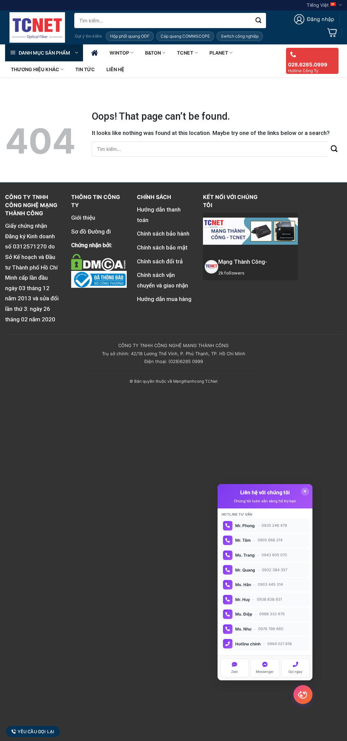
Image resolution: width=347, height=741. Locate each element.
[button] (314, 19)
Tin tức (85, 69)
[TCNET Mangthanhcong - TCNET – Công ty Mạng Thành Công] (37, 27)
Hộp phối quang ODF (129, 36)
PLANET (218, 53)
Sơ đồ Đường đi (91, 231)
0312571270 (30, 246)
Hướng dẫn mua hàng (164, 299)
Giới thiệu (83, 217)
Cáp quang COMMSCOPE (185, 36)
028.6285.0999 (307, 64)
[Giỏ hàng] (332, 32)
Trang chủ (94, 53)
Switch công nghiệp (240, 36)
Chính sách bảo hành (163, 233)
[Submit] (258, 20)
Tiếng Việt (318, 5)
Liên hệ (115, 69)
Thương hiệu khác (35, 69)
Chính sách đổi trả (160, 261)
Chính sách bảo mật (162, 247)
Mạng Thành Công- (242, 261)
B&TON (153, 53)
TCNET (185, 53)
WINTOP (119, 53)
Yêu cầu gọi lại (36, 731)
